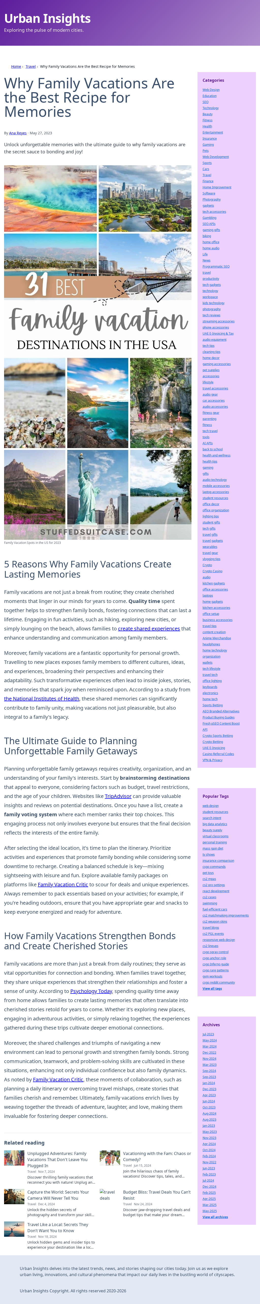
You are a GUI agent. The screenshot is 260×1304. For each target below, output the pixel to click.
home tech (210, 699)
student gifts (211, 522)
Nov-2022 (209, 1162)
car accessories (214, 400)
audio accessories (215, 406)
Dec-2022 (209, 1052)
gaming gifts (211, 230)
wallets (208, 662)
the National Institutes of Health (41, 698)
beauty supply (212, 830)
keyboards (210, 687)
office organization (216, 510)
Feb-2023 (209, 1174)
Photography (212, 199)
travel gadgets (213, 541)
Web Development (216, 157)
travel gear (210, 553)
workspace (210, 297)
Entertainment (213, 132)
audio (206, 577)
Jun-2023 (209, 1168)
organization (211, 656)
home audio (211, 248)
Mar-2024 (210, 1046)
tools (206, 437)
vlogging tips (211, 559)
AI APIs (208, 443)
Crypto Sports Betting (218, 735)
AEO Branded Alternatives (221, 711)
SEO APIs (209, 224)
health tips (210, 461)
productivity (211, 278)
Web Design (211, 90)
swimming (210, 903)
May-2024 (210, 1040)
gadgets (208, 205)
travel (207, 272)
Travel (31, 66)
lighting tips (211, 516)
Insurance (210, 138)
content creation (214, 632)
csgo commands (214, 867)
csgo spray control (216, 952)
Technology (211, 108)
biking (207, 236)
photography (212, 309)
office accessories (215, 589)
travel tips (210, 626)
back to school (213, 449)
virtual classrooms (216, 836)
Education (210, 96)
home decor (211, 358)
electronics (210, 693)
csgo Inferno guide (216, 964)
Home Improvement (217, 187)
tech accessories (214, 211)
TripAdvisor (118, 796)
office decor (211, 504)
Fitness (208, 120)
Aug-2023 (209, 1119)
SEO (205, 102)
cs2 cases (209, 897)
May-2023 (210, 1132)
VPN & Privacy (212, 760)
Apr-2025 (209, 1199)
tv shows (209, 854)
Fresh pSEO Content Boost (221, 723)
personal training (215, 842)
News (206, 260)
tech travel (210, 431)
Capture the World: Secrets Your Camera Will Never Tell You (58, 1195)
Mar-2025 (210, 1205)
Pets (206, 151)
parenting (209, 419)
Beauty (208, 114)
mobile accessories (216, 486)
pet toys (208, 873)
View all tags (212, 988)
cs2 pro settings (214, 885)
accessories (211, 376)
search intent (212, 818)
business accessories (218, 620)
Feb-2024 (209, 1156)
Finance (208, 181)
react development (216, 891)
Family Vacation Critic (63, 884)
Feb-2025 (209, 1193)
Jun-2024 (209, 1101)
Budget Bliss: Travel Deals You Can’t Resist (157, 1195)
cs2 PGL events (213, 934)
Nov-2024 (209, 1058)
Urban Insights (47, 18)
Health (207, 126)
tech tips (209, 346)
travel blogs (211, 927)
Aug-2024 (209, 1113)
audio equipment (214, 339)
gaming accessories (217, 364)
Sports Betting (213, 705)
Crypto (207, 565)
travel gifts (210, 534)
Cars (206, 169)
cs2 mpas (209, 879)
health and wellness (217, 455)
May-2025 (210, 1211)
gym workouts (212, 976)
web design (211, 806)
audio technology (215, 480)
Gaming (208, 144)
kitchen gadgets (214, 583)
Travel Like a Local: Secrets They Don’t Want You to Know (57, 1227)
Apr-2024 (209, 1144)
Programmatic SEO (216, 266)
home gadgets (213, 601)
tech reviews (211, 315)
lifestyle (208, 382)
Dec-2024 (209, 1186)
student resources (215, 498)
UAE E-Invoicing (214, 748)
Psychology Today (91, 991)
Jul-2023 (208, 1034)
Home (16, 66)
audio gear (210, 394)
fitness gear (211, 413)
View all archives (215, 1217)
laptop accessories (216, 492)
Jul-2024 (208, 1180)
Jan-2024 (209, 1083)
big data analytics (215, 824)
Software (209, 193)
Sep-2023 (209, 1077)
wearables (210, 547)
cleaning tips (211, 352)
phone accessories (216, 327)
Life (205, 254)
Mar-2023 (210, 1065)
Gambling (209, 218)
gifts (206, 473)
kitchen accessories (216, 608)
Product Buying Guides (219, 717)
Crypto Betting (213, 742)
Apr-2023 (209, 1095)
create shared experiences (149, 628)
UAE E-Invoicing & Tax (218, 333)
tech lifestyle (211, 668)
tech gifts (209, 528)
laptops (208, 595)
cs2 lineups (210, 946)
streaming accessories (219, 321)
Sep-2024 (209, 1071)
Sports (207, 163)
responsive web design (219, 940)
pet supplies (211, 370)
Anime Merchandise (217, 638)
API (205, 729)
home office (211, 242)
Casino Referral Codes (218, 754)
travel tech (210, 675)
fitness (207, 425)
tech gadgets (212, 285)
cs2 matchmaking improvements (226, 915)
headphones (211, 644)
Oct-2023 (209, 1107)
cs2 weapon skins (215, 921)
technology (210, 291)
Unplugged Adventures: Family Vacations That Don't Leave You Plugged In (57, 1159)
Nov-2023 (209, 1138)
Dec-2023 (209, 1089)
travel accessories (215, 388)
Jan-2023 (209, 1125)
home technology (215, 650)
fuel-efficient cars (215, 909)
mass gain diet (213, 848)
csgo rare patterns (216, 970)
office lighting (212, 681)
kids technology (213, 303)
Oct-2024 (209, 1150)
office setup (211, 614)
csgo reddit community (219, 982)
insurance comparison (218, 860)
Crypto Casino (212, 571)
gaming (208, 467)
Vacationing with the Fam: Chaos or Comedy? (157, 1156)
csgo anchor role (214, 958)
